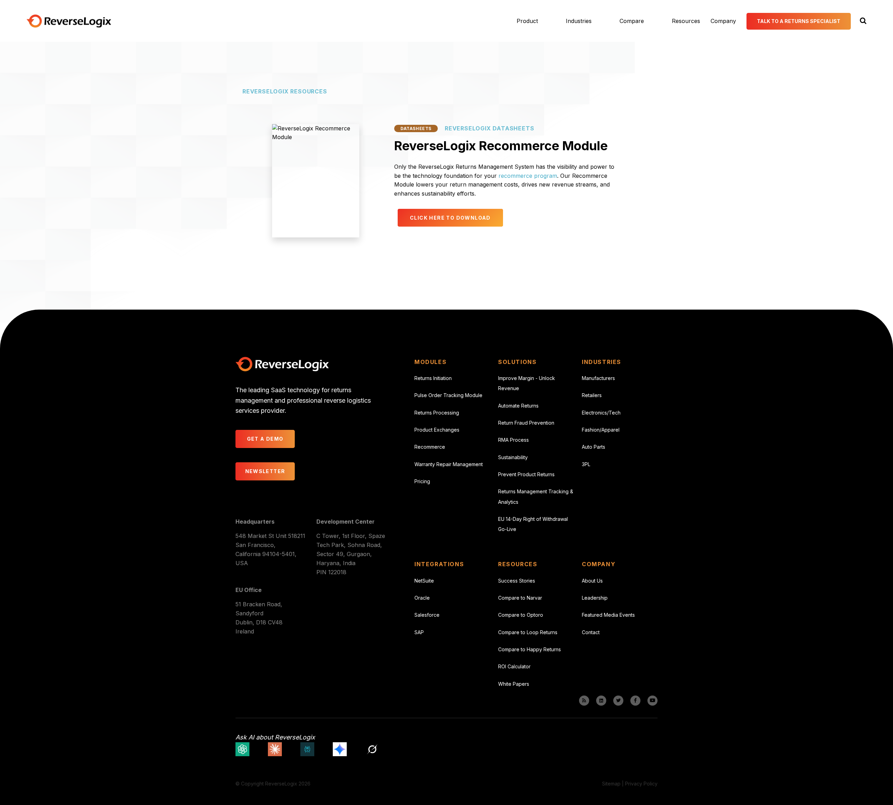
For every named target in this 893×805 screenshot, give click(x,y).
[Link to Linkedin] (601, 701)
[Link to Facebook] (635, 701)
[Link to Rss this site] (584, 701)
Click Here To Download (450, 218)
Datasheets (416, 128)
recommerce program (527, 175)
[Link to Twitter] (618, 701)
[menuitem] (518, 21)
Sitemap (611, 784)
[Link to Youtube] (652, 701)
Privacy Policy (641, 784)
